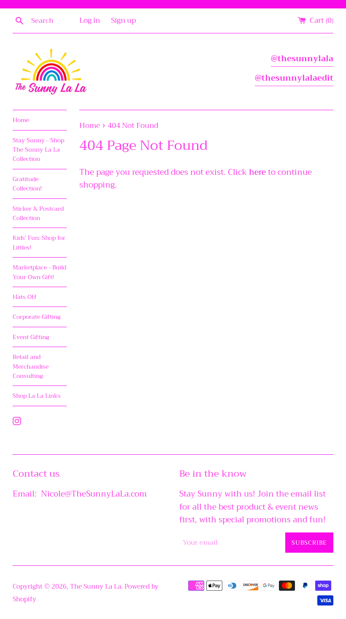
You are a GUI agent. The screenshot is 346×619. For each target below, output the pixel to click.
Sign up (123, 20)
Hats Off (25, 297)
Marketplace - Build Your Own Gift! (39, 272)
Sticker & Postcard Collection (38, 213)
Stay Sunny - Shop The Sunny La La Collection (38, 149)
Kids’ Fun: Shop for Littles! (39, 242)
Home (21, 120)
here (257, 172)
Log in (89, 20)
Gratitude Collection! (27, 183)
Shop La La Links (37, 396)
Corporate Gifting (36, 317)
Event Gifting (31, 337)
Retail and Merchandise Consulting (31, 366)
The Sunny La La (95, 586)
